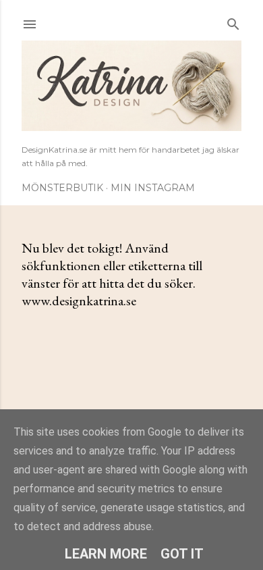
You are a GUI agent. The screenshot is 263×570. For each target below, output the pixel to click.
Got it (182, 554)
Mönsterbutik (62, 188)
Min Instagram (153, 188)
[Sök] (233, 21)
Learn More (106, 554)
